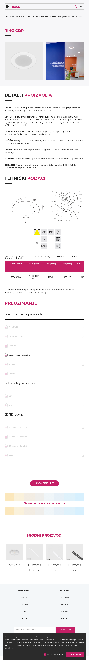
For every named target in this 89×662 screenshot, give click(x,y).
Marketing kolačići (55, 654)
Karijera (64, 618)
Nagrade (24, 605)
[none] (81, 6)
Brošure (24, 618)
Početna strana (24, 591)
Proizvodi (19, 17)
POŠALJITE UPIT (44, 483)
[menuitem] (81, 6)
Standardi (64, 598)
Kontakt (64, 611)
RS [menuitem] (80, 6)
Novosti (64, 605)
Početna (9, 17)
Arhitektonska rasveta (37, 17)
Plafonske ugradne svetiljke (63, 17)
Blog (24, 611)
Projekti (24, 598)
